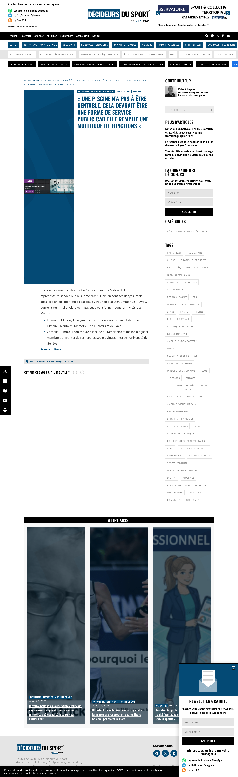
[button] (233, 668)
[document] (119, 388)
